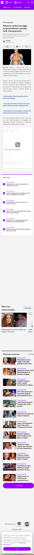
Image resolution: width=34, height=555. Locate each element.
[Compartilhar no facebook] (17, 46)
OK (17, 549)
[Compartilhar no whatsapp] (7, 46)
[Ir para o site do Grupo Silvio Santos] (14, 524)
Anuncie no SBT (17, 529)
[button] (14, 324)
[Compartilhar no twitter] (26, 46)
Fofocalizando (8, 22)
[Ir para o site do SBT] (27, 524)
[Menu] (32, 2)
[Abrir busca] (28, 2)
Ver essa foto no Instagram (12, 149)
